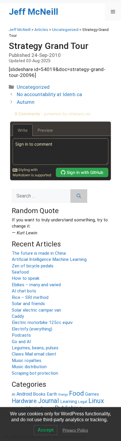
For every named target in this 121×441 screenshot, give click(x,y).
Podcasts (21, 335)
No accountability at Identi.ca (49, 94)
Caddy (18, 316)
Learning (68, 401)
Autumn (25, 102)
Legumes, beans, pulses (35, 348)
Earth (52, 394)
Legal (82, 401)
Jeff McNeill (33, 11)
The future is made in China (39, 253)
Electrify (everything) (32, 329)
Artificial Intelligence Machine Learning (49, 259)
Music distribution (29, 366)
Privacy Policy (75, 430)
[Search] (78, 196)
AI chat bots (24, 291)
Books (39, 394)
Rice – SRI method (30, 297)
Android (24, 394)
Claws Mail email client (34, 354)
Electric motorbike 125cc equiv (42, 322)
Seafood (20, 272)
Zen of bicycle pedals (32, 266)
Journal (48, 400)
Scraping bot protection (35, 373)
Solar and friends (28, 303)
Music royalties (26, 360)
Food (76, 393)
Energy (63, 394)
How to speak (25, 278)
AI (13, 394)
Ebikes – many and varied (36, 284)
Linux (96, 400)
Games (92, 394)
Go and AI (21, 341)
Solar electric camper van (36, 310)
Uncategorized (33, 87)
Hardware (24, 401)
